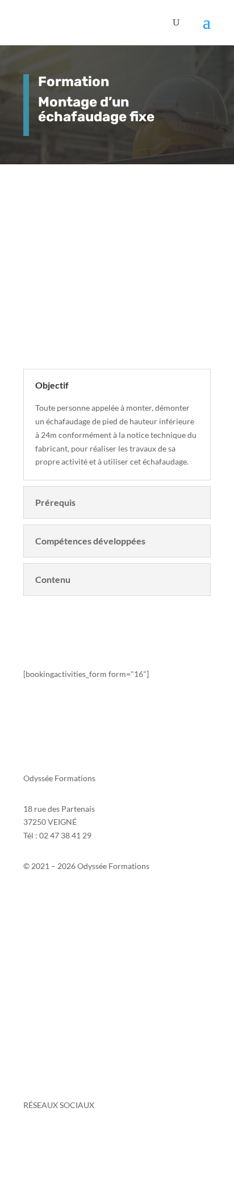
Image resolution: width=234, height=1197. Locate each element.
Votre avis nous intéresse (67, 1031)
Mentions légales (52, 923)
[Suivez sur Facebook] (32, 1138)
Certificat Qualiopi (56, 1053)
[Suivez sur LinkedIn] (55, 1138)
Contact (37, 896)
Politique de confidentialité (71, 937)
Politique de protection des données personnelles (110, 967)
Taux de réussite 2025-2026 (71, 1010)
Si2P (31, 910)
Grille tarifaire (48, 1074)
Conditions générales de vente (77, 989)
